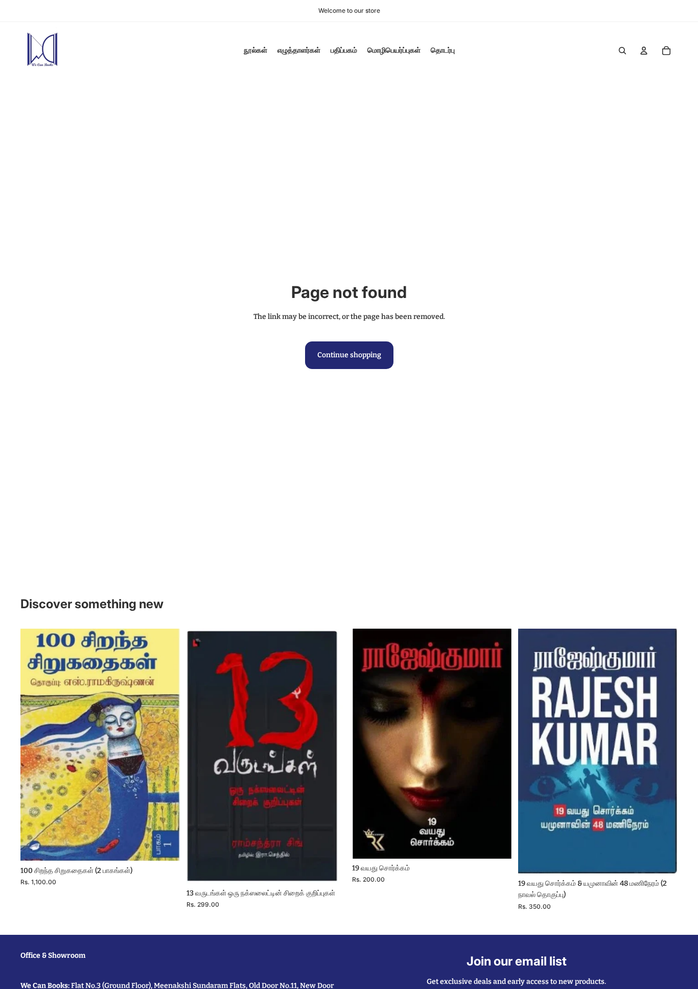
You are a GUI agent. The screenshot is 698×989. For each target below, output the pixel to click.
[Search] (622, 50)
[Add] (164, 845)
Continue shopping (349, 355)
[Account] (644, 50)
